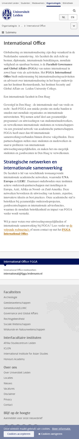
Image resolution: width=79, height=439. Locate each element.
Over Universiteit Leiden (17, 372)
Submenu (11, 32)
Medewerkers (38, 3)
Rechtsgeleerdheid (14, 319)
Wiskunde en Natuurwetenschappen (24, 329)
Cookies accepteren (18, 434)
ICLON (7, 348)
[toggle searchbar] (74, 10)
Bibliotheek (68, 3)
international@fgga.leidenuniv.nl (23, 273)
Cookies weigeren (51, 434)
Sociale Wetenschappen (17, 324)
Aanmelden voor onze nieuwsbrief (23, 418)
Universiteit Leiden (10, 3)
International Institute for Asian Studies (26, 353)
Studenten (25, 3)
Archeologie (10, 297)
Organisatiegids (53, 3)
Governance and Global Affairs (21, 313)
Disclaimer (9, 394)
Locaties (8, 378)
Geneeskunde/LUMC (15, 308)
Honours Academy (14, 359)
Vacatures (9, 388)
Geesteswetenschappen (17, 303)
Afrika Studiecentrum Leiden (20, 343)
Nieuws (8, 383)
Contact (8, 405)
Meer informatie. (61, 429)
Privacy (8, 399)
